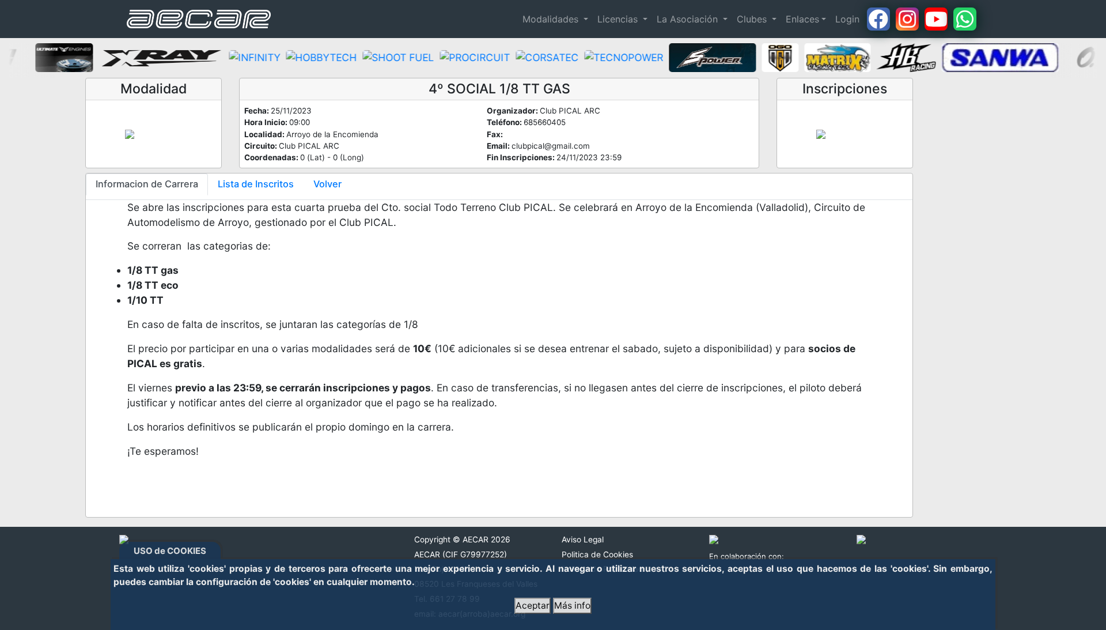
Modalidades (551, 19)
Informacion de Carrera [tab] (147, 184)
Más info (572, 605)
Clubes (753, 19)
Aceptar (533, 605)
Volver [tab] (327, 184)
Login (847, 19)
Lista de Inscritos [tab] (256, 184)
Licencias (619, 19)
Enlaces (802, 19)
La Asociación (689, 19)
